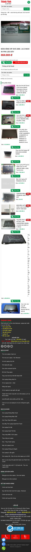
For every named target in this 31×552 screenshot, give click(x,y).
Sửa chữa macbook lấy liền (9, 368)
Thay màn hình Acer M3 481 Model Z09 (12, 375)
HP (8, 12)
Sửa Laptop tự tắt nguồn (8, 452)
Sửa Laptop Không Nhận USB (9, 416)
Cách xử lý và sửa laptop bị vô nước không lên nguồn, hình (16, 403)
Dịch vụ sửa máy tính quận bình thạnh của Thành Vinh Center (16, 460)
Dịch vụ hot (5, 350)
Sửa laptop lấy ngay (7, 365)
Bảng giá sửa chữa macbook (9, 479)
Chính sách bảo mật (7, 494)
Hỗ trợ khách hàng (7, 483)
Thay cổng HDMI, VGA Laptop (9, 434)
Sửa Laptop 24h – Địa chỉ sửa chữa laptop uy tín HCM (16, 456)
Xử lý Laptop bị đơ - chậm (8, 383)
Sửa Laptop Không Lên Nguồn (9, 449)
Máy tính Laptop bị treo (8, 445)
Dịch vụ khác (5, 409)
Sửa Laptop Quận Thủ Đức (9, 431)
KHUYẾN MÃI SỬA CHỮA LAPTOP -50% (12, 399)
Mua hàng (16, 97)
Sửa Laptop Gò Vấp (7, 427)
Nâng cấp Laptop (6, 386)
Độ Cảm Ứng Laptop (7, 372)
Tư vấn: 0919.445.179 (21, 62)
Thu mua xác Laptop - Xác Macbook (11, 357)
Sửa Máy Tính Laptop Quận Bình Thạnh (12, 423)
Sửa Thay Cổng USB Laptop (9, 420)
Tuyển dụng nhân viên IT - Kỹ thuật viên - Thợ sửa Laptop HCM (15, 466)
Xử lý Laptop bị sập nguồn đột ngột (11, 390)
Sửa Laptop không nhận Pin (9, 379)
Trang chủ (3, 12)
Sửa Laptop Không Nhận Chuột (10, 413)
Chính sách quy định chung (9, 498)
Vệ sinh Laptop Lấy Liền (8, 361)
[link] (6, 1)
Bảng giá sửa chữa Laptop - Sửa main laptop (13, 475)
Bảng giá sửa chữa (7, 471)
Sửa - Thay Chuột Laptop (8, 441)
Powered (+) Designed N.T (15, 546)
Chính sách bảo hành (7, 487)
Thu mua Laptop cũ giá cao (9, 354)
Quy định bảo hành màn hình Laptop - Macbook (14, 491)
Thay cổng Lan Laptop (7, 438)
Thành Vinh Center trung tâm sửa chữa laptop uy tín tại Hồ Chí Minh (16, 394)
